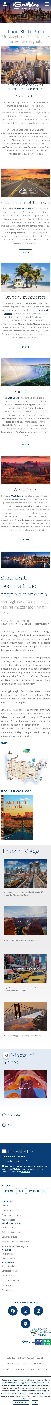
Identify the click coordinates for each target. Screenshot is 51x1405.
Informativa (25, 1172)
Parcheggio (7, 1285)
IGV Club (8, 1191)
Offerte (5, 1205)
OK (35, 1402)
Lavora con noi (37, 1191)
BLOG (45, 1369)
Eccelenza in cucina (10, 1236)
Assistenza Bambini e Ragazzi (15, 1246)
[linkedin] (38, 1311)
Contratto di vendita (10, 1280)
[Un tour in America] (26, 278)
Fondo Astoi (7, 1275)
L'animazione (7, 1227)
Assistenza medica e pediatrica (15, 1241)
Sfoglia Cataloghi (9, 1266)
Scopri (25, 252)
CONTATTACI (18, 1369)
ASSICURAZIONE (37, 1363)
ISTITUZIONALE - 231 (26, 1358)
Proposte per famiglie (11, 1215)
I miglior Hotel (8, 1253)
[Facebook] (13, 1311)
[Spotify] (25, 1323)
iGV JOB (40, 1358)
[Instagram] (25, 1311)
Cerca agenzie (8, 1290)
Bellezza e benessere (11, 1232)
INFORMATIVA (21, 1402)
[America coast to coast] (26, 184)
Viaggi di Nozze (8, 1219)
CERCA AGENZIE (33, 1369)
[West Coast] (26, 471)
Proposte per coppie (11, 1210)
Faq (21, 1191)
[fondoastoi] (40, 1331)
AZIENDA (11, 1358)
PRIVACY (6, 1369)
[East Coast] (26, 373)
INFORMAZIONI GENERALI (17, 1363)
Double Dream (8, 1258)
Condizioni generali (10, 1270)
